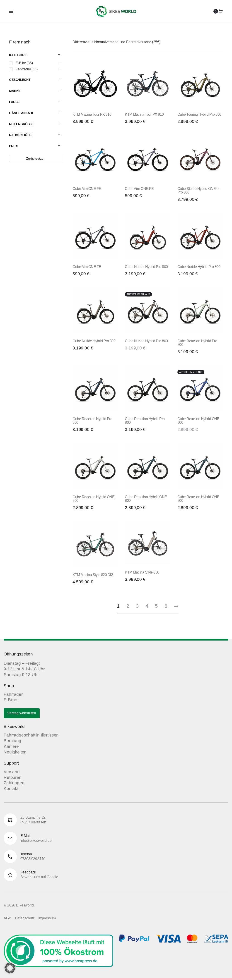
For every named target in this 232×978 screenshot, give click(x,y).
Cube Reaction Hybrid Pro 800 (197, 343)
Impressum (47, 918)
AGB (7, 918)
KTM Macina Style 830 (142, 572)
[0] (220, 11)
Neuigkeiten (15, 752)
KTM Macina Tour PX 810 (91, 114)
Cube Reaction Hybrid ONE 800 (198, 420)
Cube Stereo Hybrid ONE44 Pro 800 (198, 190)
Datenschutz (25, 918)
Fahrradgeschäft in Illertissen (31, 735)
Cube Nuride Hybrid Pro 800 (146, 267)
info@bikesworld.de (36, 840)
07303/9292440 (32, 859)
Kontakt (11, 788)
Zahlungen (14, 782)
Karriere (11, 746)
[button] (10, 968)
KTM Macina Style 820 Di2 (92, 575)
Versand (12, 771)
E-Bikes (11, 699)
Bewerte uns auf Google (39, 877)
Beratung (12, 740)
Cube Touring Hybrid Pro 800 (199, 114)
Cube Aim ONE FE (86, 189)
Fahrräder (13, 694)
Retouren (13, 777)
